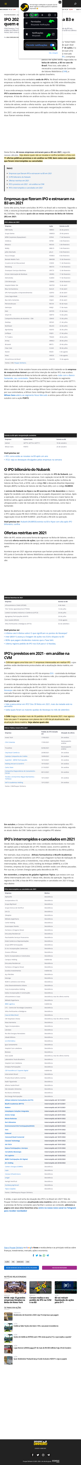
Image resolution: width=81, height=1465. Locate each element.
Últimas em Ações (12, 1307)
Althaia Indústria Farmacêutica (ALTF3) (19, 1100)
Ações (7, 1262)
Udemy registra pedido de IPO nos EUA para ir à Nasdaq (30, 644)
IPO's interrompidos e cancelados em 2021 (26, 188)
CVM (65, 71)
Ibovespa (8, 690)
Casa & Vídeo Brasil (12, 1015)
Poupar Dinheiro (10, 15)
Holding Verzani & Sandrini (14, 764)
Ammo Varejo (10, 1115)
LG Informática (10, 1041)
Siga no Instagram (43, 1455)
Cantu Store (9, 767)
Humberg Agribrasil (12, 1185)
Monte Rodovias (11, 1119)
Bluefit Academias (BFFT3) (14, 1104)
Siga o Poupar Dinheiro (13, 1247)
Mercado (20, 1262)
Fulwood (8, 1133)
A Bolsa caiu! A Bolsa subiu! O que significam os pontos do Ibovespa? (36, 633)
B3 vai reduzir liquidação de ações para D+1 (64, 1300)
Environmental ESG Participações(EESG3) (19, 1126)
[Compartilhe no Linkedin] (40, 1255)
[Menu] (5, 3)
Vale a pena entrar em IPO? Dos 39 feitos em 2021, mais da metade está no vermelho (38, 705)
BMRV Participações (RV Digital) (16, 1159)
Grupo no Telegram (48, 1455)
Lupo (6, 1170)
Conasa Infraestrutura (13, 1174)
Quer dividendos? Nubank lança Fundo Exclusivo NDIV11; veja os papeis (40, 1359)
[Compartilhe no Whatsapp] (44, 1255)
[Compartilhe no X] (36, 1255)
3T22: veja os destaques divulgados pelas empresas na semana (33, 460)
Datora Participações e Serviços (16, 1148)
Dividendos (17, 1312)
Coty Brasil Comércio (12, 753)
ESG (51, 673)
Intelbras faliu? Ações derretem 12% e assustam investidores (36, 1326)
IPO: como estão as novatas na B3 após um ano (26, 456)
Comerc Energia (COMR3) (14, 1167)
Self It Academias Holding (14, 782)
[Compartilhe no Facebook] (33, 1255)
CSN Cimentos (10, 742)
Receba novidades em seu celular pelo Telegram (21, 1268)
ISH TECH (8, 1144)
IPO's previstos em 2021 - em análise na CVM (26, 184)
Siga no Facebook (32, 1455)
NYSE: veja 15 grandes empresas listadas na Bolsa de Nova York (14, 1300)
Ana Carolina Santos (13, 37)
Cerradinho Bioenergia (13, 1152)
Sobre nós (43, 1448)
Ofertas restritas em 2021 (19, 181)
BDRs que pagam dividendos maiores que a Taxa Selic (29, 640)
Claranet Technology (12, 1141)
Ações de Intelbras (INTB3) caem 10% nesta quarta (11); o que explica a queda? (42, 1337)
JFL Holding (9, 1163)
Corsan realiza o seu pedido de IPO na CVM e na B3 (40, 1300)
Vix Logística (9, 1155)
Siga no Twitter (38, 1455)
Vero (6, 1130)
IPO (63, 56)
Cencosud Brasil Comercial (14, 1137)
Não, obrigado (53, 53)
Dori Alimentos (10, 1122)
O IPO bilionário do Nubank (19, 177)
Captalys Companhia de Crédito (16, 756)
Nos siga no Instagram (59, 1268)
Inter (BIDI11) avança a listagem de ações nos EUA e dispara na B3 (34, 637)
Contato (37, 1448)
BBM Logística (10, 1004)
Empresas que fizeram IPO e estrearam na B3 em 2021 (30, 173)
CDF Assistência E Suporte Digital (16, 1070)
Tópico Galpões (10, 1189)
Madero (8, 1107)
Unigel (7, 1178)
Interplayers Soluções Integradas (17, 1111)
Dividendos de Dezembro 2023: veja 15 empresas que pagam (36, 1315)
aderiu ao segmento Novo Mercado (25, 395)
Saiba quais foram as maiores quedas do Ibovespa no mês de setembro (37, 710)
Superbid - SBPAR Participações (16, 760)
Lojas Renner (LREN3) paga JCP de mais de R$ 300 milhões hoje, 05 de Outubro (42, 1348)
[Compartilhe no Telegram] (47, 1255)
